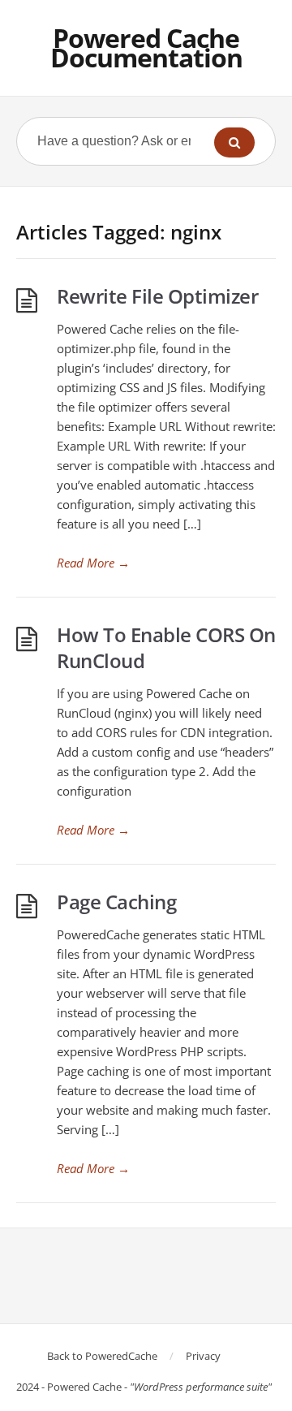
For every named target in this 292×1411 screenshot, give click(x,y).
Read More (93, 562)
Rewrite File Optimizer (157, 296)
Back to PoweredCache (102, 1355)
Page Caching (116, 901)
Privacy (203, 1355)
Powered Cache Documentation (146, 47)
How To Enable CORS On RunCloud (166, 647)
